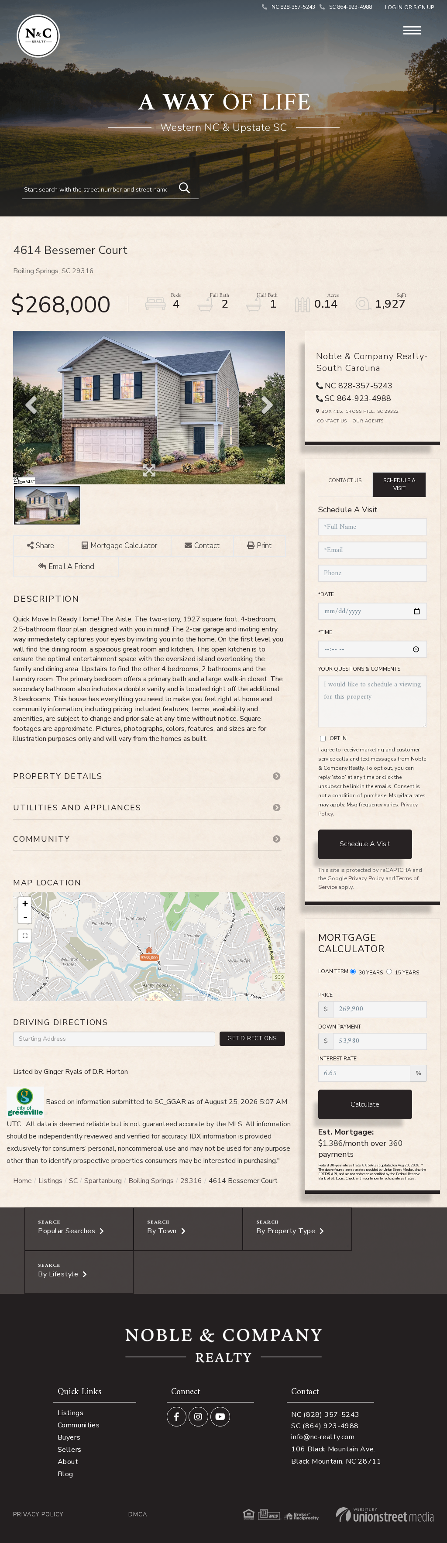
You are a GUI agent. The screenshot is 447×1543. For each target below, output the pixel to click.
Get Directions (252, 1038)
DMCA (137, 1515)
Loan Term (333, 971)
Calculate (365, 1104)
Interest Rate (337, 1058)
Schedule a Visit (399, 484)
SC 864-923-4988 (350, 6)
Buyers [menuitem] (69, 1437)
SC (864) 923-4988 (325, 1426)
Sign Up (423, 7)
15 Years (406, 972)
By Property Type (285, 1231)
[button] (180, 186)
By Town (162, 1231)
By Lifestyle (58, 1274)
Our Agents (368, 421)
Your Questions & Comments (359, 668)
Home (22, 1181)
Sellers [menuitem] (70, 1449)
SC (73, 1181)
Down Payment (339, 1026)
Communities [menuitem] (79, 1425)
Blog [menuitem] (65, 1474)
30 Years (370, 972)
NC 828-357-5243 (293, 6)
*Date (326, 594)
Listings (50, 1181)
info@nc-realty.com (322, 1437)
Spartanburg (103, 1181)
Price (325, 994)
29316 (191, 1181)
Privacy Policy (366, 878)
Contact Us (332, 421)
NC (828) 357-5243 (325, 1415)
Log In (393, 7)
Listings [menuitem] (71, 1413)
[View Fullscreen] (24, 936)
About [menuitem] (68, 1462)
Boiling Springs (151, 1181)
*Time (325, 632)
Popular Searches (66, 1231)
